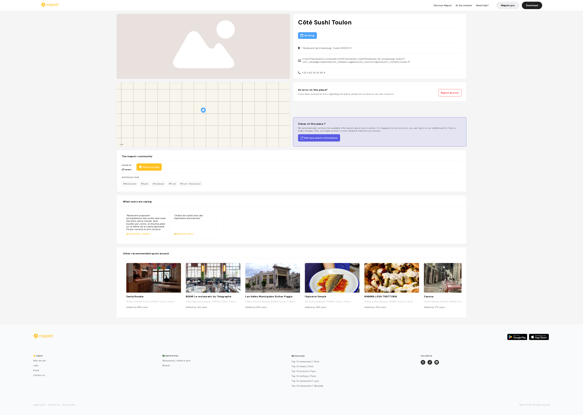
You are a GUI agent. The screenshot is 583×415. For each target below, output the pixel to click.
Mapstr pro (508, 5)
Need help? (482, 5)
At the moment (464, 5)
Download (532, 5)
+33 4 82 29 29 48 (312, 72)
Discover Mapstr (443, 5)
